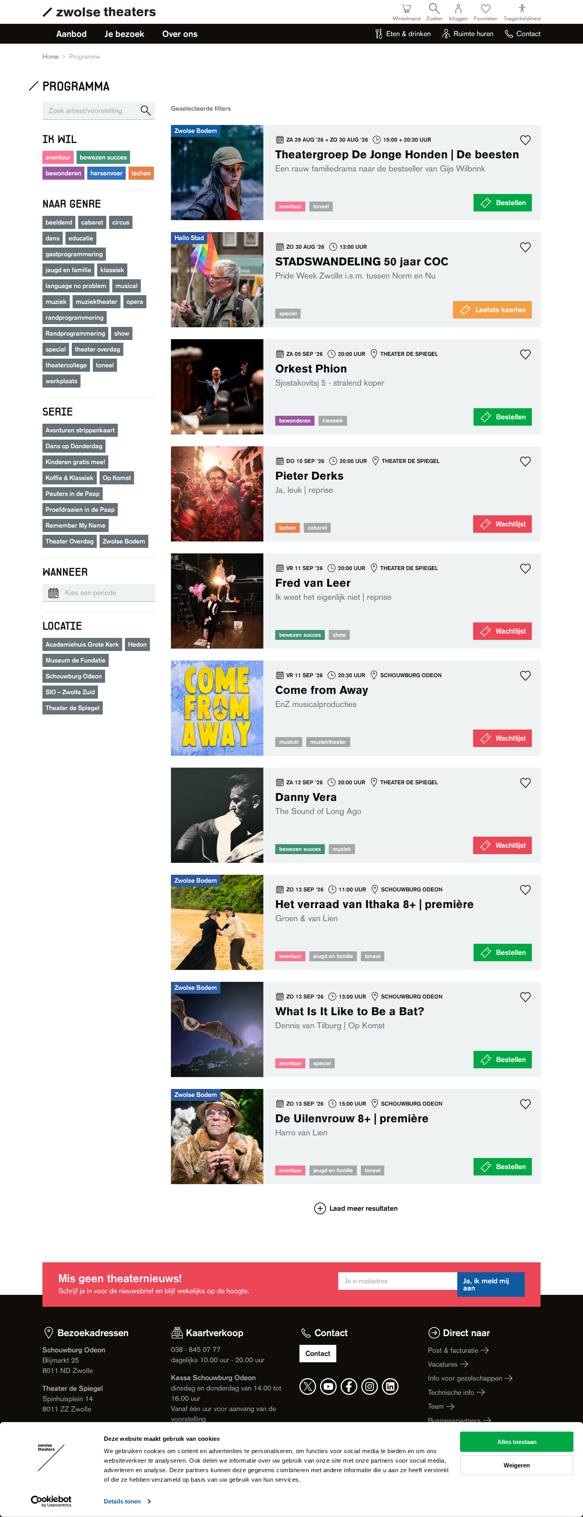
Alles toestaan (517, 1441)
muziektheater (96, 301)
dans (52, 238)
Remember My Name (75, 525)
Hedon (137, 644)
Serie (57, 411)
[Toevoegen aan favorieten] (525, 140)
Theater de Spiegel (73, 708)
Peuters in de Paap (73, 493)
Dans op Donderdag (74, 446)
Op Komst (117, 478)
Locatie (62, 625)
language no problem (76, 286)
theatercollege (66, 365)
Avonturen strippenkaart (80, 430)
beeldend (59, 222)
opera (135, 301)
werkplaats (61, 381)
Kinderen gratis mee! (75, 462)
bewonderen (63, 173)
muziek (56, 301)
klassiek (112, 270)
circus (120, 222)
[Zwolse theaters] (106, 12)
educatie (81, 238)
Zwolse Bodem (124, 541)
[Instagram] (369, 1386)
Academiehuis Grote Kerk (82, 644)
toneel (105, 365)
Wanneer (65, 571)
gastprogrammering (74, 254)
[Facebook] (349, 1386)
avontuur (58, 157)
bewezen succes (103, 157)
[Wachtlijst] (356, 494)
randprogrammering (75, 317)
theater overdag (97, 349)
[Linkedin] (390, 1386)
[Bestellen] (356, 172)
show (121, 333)
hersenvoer (106, 173)
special (56, 349)
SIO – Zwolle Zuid (70, 692)
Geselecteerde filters (201, 108)
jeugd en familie (68, 270)
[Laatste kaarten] (356, 279)
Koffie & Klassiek (70, 478)
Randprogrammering (75, 333)
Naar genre (71, 203)
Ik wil (59, 138)
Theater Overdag (70, 541)
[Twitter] (307, 1386)
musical (126, 286)
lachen (141, 173)
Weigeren (517, 1464)
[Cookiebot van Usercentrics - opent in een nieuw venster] (51, 1501)
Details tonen (122, 1501)
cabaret (92, 222)
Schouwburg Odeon (74, 676)
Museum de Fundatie (75, 660)
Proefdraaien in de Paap (80, 509)
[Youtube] (328, 1386)
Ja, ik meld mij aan (486, 1284)
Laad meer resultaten (364, 1208)
